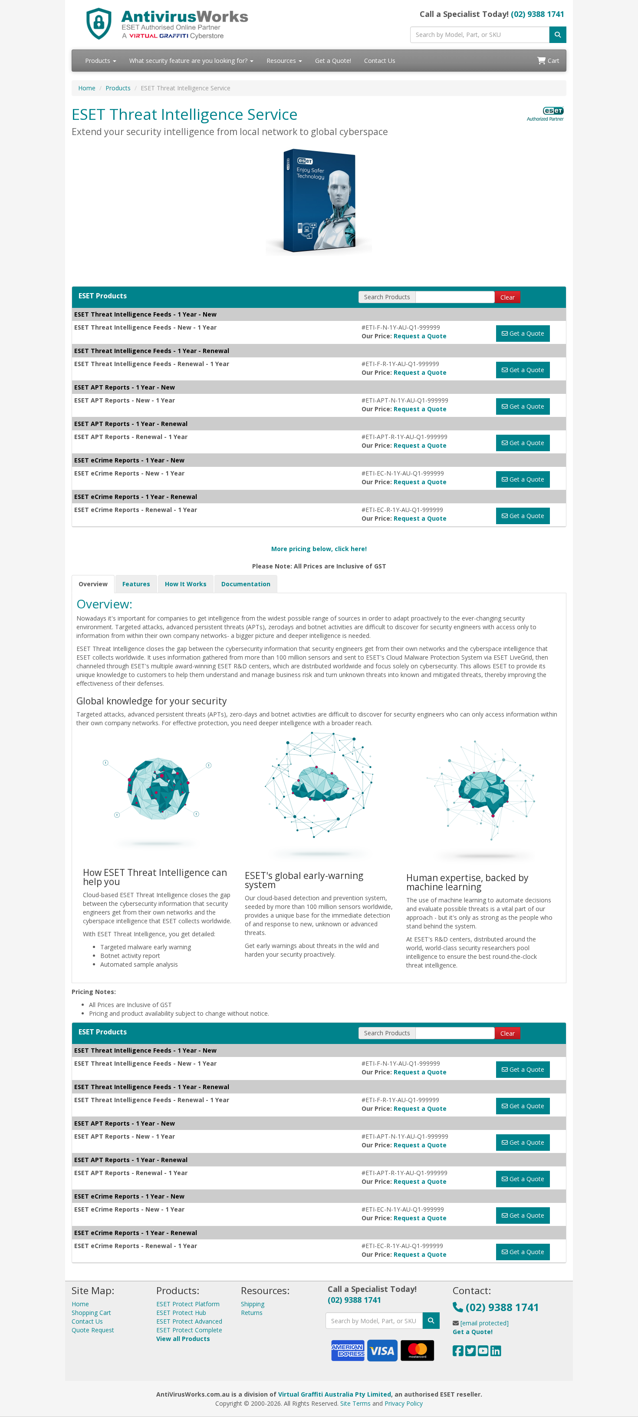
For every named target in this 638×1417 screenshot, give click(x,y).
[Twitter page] (470, 1353)
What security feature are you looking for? (189, 60)
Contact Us (379, 60)
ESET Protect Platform (188, 1304)
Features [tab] (136, 584)
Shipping (252, 1304)
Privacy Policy (404, 1403)
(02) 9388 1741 (537, 14)
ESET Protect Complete (189, 1330)
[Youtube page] (483, 1353)
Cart (552, 60)
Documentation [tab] (245, 584)
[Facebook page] (458, 1353)
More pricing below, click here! (319, 549)
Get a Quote (526, 333)
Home (86, 88)
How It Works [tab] (186, 584)
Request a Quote (420, 336)
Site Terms (355, 1403)
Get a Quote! (333, 60)
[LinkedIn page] (495, 1353)
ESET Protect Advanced (189, 1321)
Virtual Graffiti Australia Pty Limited (334, 1394)
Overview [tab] (93, 584)
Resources (282, 60)
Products (98, 60)
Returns (252, 1312)
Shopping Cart (91, 1312)
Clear (507, 297)
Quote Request (93, 1330)
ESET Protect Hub (181, 1312)
